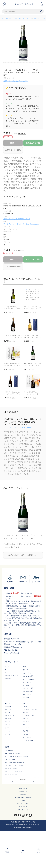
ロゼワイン (8, 678)
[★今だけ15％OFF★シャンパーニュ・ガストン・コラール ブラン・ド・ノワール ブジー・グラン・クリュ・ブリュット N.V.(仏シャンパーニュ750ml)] (33, 381)
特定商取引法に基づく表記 (23, 798)
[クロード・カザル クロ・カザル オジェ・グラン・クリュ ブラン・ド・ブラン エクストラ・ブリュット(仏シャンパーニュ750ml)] (33, 296)
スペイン (25, 703)
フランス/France (10, 224)
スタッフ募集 (23, 807)
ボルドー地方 (27, 673)
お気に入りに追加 (33, 143)
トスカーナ (8, 706)
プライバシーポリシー (23, 804)
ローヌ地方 (26, 685)
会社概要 (23, 801)
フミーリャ (26, 728)
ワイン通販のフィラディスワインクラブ (13, 18)
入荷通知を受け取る (13, 150)
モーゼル (7, 734)
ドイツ (7, 728)
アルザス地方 (27, 694)
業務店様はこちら (23, 810)
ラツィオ (7, 712)
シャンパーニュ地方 (29, 679)
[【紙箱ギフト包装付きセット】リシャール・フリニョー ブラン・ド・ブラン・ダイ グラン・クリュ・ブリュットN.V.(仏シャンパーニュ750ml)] (33, 324)
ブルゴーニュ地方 (28, 676)
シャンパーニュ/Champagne (28, 224)
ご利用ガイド (23, 791)
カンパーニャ (9, 718)
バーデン (7, 731)
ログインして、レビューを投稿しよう (23, 555)
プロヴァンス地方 (28, 691)
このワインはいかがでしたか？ (15, 81)
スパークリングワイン (11, 675)
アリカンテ (26, 721)
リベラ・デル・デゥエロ (30, 709)
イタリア (7, 703)
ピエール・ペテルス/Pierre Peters (16, 219)
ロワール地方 (27, 682)
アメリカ (25, 731)
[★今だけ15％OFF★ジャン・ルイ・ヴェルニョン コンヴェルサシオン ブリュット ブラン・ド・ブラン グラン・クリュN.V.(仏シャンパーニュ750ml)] (13, 353)
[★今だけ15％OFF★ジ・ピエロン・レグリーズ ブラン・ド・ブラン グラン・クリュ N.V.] (33, 353)
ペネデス (25, 712)
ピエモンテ (8, 709)
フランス (29, 18)
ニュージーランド (28, 740)
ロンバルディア (9, 715)
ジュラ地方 (26, 697)
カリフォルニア (27, 737)
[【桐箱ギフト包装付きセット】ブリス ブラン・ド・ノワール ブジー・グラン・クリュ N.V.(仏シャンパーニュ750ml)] (13, 381)
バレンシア (26, 718)
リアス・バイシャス (29, 715)
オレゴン (25, 734)
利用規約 (23, 795)
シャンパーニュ (38, 18)
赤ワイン (7, 669)
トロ (24, 725)
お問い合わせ (23, 788)
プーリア (7, 721)
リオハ (25, 706)
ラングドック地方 (28, 688)
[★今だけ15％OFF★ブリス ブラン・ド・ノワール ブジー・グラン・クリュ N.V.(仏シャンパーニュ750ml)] (13, 324)
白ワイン (7, 672)
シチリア (7, 725)
